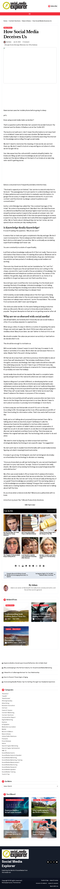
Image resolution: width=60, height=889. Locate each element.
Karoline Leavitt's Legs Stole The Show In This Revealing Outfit (47, 556)
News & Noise (8, 27)
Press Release (6, 741)
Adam (34, 585)
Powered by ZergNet (51, 510)
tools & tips (45, 880)
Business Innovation (8, 705)
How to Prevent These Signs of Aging (16, 677)
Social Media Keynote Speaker (12, 755)
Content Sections (8, 715)
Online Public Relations (9, 736)
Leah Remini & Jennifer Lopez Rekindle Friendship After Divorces (29, 556)
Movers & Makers (7, 731)
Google (7, 45)
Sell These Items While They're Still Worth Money (29, 533)
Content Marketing (8, 712)
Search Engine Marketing (10, 746)
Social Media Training (8, 772)
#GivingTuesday (7, 701)
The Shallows (33, 45)
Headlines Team (39, 618)
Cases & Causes (7, 710)
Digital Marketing (7, 719)
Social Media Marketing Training (12, 760)
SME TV (4, 750)
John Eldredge (15, 45)
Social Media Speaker (9, 769)
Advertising (5, 703)
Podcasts (5, 738)
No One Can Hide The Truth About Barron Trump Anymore (11, 534)
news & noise (54, 880)
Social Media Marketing (9, 757)
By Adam (8, 42)
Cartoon (4, 708)
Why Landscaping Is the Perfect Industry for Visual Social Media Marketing (28, 667)
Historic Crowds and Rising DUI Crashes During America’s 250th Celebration (42, 617)
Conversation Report (9, 717)
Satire (4, 743)
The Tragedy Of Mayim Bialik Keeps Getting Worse (12, 555)
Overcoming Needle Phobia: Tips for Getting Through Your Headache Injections (29, 682)
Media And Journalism (9, 727)
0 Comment (26, 42)
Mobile (4, 729)
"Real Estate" (6, 698)
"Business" (5, 693)
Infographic (5, 724)
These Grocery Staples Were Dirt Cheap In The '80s (48, 533)
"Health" (4, 696)
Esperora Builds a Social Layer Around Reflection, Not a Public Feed (25, 663)
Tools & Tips (6, 774)
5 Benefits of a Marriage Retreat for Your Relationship (21, 672)
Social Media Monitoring (9, 765)
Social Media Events (8, 753)
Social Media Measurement (10, 762)
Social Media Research (9, 767)
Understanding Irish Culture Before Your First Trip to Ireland (16, 616)
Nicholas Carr (25, 45)
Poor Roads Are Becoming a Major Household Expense (13, 640)
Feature (36, 605)
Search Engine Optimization (11, 748)
